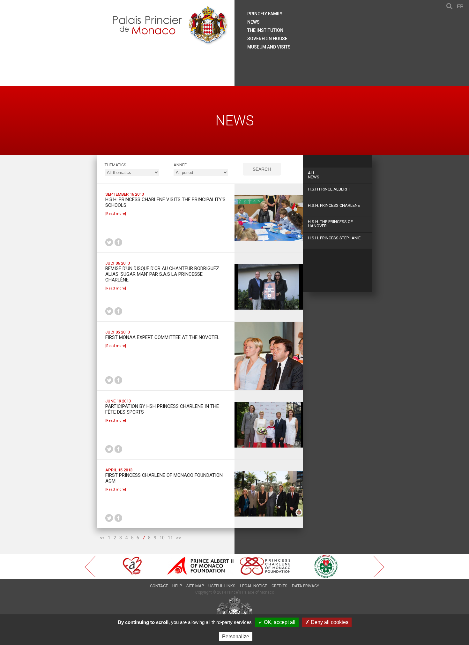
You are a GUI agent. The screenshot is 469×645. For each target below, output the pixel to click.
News (313, 174)
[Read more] (115, 214)
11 (170, 538)
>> (178, 538)
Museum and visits (269, 46)
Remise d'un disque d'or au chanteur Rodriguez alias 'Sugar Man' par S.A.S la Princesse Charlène (162, 274)
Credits (279, 585)
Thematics (115, 164)
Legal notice (253, 585)
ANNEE (180, 164)
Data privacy (305, 585)
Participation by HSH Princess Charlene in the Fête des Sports (162, 409)
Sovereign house (267, 38)
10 (162, 538)
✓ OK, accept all (276, 622)
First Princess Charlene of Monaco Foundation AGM (164, 478)
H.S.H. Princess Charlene (334, 205)
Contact (159, 585)
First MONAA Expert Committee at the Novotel (162, 337)
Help (177, 585)
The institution (265, 30)
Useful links (221, 585)
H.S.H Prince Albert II (329, 189)
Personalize (235, 636)
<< (102, 538)
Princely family (264, 13)
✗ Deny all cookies (326, 622)
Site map (195, 585)
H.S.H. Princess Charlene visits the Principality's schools (165, 202)
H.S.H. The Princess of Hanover (330, 223)
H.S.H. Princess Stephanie (334, 238)
